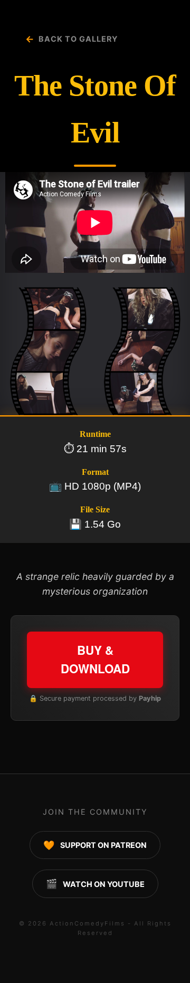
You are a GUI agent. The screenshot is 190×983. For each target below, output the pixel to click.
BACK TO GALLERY (71, 38)
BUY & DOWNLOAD (95, 659)
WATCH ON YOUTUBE (95, 883)
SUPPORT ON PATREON (95, 845)
